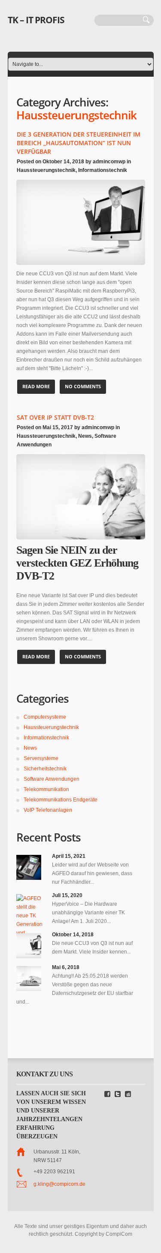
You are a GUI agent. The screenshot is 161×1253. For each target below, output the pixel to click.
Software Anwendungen (51, 779)
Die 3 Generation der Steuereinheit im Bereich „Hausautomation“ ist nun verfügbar (78, 143)
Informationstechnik (102, 170)
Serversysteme (41, 758)
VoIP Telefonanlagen (48, 810)
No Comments (83, 386)
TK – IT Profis (36, 20)
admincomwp (109, 162)
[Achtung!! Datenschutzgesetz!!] (28, 978)
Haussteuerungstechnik (46, 170)
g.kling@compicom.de (59, 1184)
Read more (36, 386)
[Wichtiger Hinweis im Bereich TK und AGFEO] (28, 867)
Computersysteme (45, 717)
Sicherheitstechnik (45, 769)
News (85, 436)
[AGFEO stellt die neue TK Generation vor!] (28, 915)
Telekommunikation (46, 789)
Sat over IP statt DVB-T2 (55, 417)
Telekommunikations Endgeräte (60, 800)
